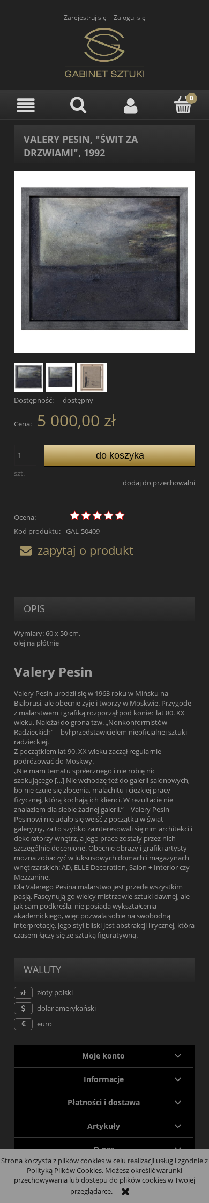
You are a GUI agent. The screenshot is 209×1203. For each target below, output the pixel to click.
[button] (26, 105)
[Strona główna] (104, 51)
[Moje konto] (130, 105)
